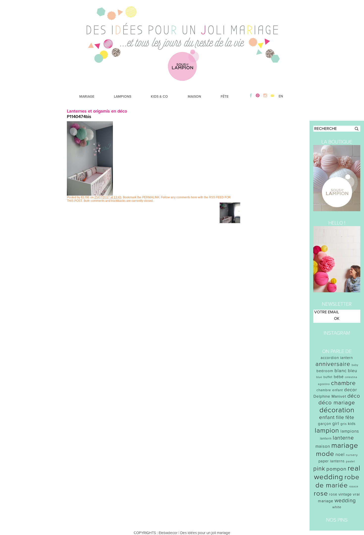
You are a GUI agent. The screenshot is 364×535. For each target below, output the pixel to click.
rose (321, 493)
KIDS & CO (159, 96)
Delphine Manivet (329, 396)
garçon (324, 423)
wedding (345, 501)
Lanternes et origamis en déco (97, 111)
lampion (327, 430)
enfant (327, 417)
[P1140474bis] (90, 194)
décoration (336, 410)
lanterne (343, 438)
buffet (328, 377)
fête (349, 417)
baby (355, 365)
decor (350, 389)
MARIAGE (86, 96)
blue (319, 377)
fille (340, 417)
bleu (352, 370)
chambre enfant (329, 390)
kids (352, 423)
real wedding (337, 472)
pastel (350, 461)
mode (325, 454)
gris (343, 424)
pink (319, 468)
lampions (349, 431)
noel (340, 454)
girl (335, 423)
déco (353, 396)
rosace (353, 486)
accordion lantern (337, 358)
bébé (339, 376)
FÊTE (225, 96)
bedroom (324, 371)
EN (281, 96)
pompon (336, 469)
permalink (150, 197)
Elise (85, 197)
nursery (352, 455)
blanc (341, 370)
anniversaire (332, 364)
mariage (344, 445)
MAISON (194, 96)
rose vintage (340, 494)
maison (322, 446)
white (336, 507)
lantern (326, 439)
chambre (343, 383)
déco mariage (336, 402)
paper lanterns (331, 461)
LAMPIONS (122, 96)
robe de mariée (337, 481)
